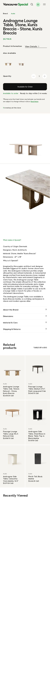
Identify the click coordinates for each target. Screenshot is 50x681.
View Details (31, 46)
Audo (13, 13)
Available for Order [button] (25, 87)
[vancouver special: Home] (15, 4)
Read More (34, 102)
